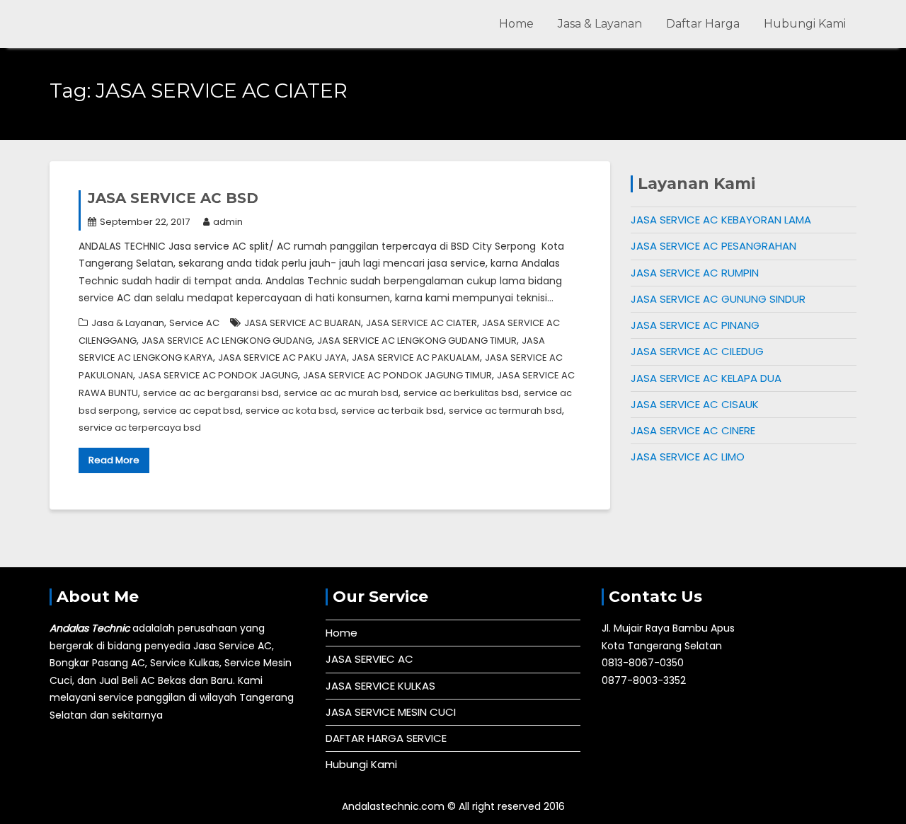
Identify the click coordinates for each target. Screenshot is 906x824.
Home (516, 23)
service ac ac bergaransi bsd (211, 393)
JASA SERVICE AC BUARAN (302, 323)
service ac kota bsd (291, 410)
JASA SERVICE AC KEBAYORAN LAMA (721, 219)
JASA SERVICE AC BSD (173, 198)
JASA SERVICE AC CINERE (693, 430)
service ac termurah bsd (505, 410)
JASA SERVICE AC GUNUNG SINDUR (718, 298)
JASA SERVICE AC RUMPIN (695, 272)
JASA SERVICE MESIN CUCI (391, 711)
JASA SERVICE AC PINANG (695, 325)
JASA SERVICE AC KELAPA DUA (706, 378)
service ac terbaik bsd (392, 410)
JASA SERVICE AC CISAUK (695, 404)
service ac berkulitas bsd (461, 393)
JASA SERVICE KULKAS (380, 685)
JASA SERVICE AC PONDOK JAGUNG (218, 375)
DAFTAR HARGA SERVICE (386, 738)
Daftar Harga (703, 23)
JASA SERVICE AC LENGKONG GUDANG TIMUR (417, 340)
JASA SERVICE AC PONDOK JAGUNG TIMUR (397, 375)
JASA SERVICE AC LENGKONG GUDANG (227, 340)
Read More (113, 460)
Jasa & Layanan (600, 23)
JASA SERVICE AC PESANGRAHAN (713, 245)
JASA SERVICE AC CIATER (421, 323)
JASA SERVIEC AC (369, 658)
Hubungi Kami (805, 23)
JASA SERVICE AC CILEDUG (697, 351)
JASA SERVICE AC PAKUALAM (416, 357)
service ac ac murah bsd (341, 393)
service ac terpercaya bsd (140, 427)
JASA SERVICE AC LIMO (688, 456)
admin (228, 221)
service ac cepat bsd (192, 410)
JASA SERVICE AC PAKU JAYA (282, 357)
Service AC (194, 323)
